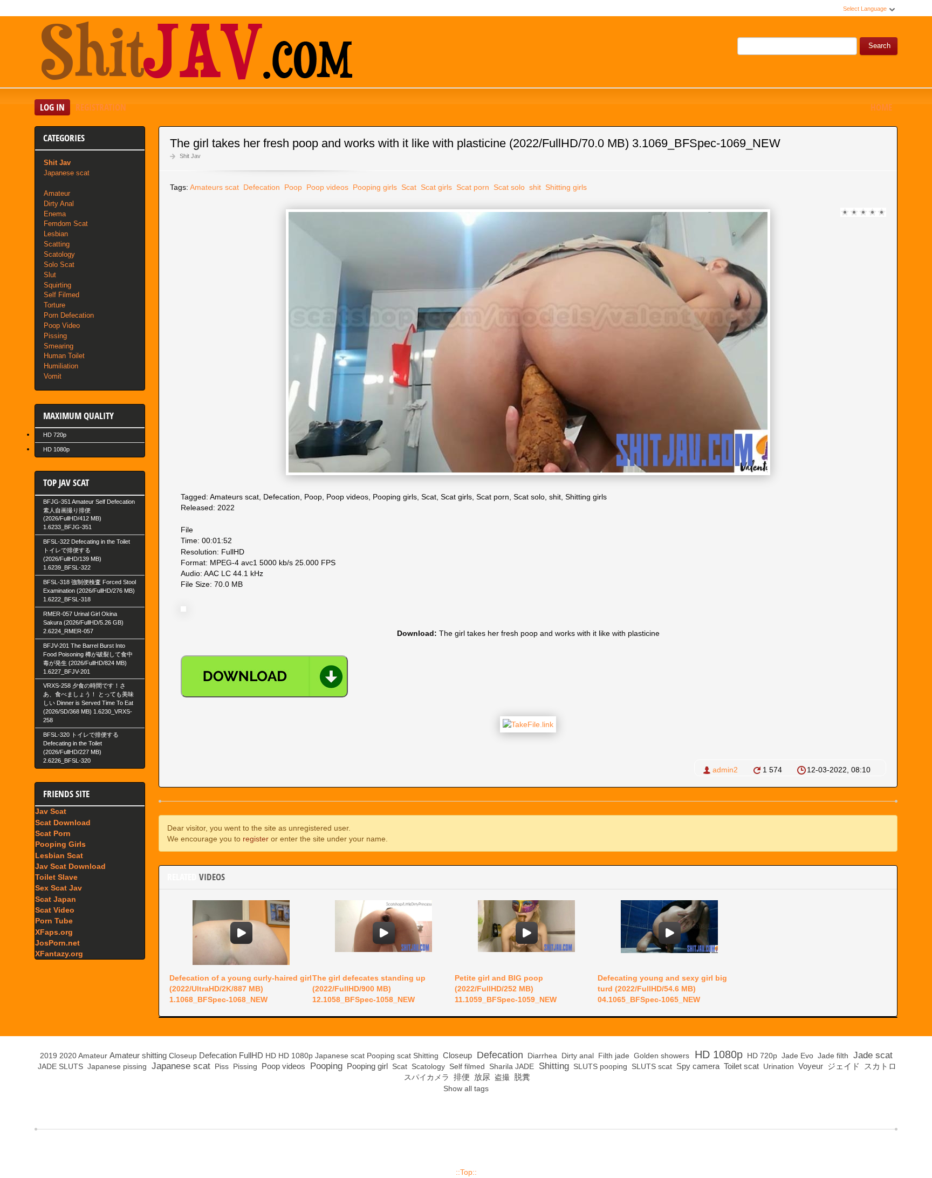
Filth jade (612, 1055)
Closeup (183, 1055)
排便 (460, 1076)
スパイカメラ (425, 1077)
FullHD (251, 1055)
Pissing (55, 336)
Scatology (59, 254)
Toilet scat (740, 1066)
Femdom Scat (66, 224)
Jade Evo (796, 1055)
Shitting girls (565, 187)
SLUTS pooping (599, 1066)
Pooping (381, 1055)
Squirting (57, 285)
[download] (264, 676)
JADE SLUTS (59, 1066)
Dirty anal (576, 1055)
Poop (292, 187)
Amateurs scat (214, 187)
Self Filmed (61, 295)
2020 (68, 1055)
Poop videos (326, 187)
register (256, 838)
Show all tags (466, 1088)
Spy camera (696, 1066)
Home (881, 107)
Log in (52, 107)
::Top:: (466, 1172)
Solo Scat (59, 265)
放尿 (481, 1076)
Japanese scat (67, 173)
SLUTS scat (650, 1066)
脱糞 (521, 1076)
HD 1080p (56, 449)
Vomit (52, 376)
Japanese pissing (116, 1066)
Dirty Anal (59, 204)
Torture (54, 305)
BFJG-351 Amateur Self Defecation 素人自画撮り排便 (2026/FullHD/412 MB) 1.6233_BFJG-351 (89, 514)
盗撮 (501, 1077)
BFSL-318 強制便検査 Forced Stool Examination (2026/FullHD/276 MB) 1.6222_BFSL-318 (89, 590)
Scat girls (435, 187)
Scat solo (508, 187)
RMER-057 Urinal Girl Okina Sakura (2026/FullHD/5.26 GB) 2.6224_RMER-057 (83, 622)
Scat (407, 187)
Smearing (58, 346)
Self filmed (466, 1066)
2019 (48, 1055)
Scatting (57, 244)
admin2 (725, 769)
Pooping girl (366, 1066)
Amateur (57, 193)
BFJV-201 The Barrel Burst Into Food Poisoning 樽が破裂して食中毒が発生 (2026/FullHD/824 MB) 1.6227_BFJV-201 (88, 658)
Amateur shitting (138, 1055)
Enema (55, 214)
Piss (221, 1066)
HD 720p (54, 435)
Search (879, 46)
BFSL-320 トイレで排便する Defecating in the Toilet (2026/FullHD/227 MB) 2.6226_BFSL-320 (81, 747)
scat (404, 1055)
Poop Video (62, 325)
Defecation (260, 187)
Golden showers (660, 1055)
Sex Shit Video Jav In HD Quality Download (196, 53)
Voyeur (809, 1066)
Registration (101, 107)
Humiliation (61, 366)
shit (534, 187)
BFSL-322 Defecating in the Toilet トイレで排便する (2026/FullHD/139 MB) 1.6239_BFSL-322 (86, 554)
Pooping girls (374, 187)
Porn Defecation (69, 315)
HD (270, 1055)
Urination (777, 1066)
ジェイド (842, 1066)
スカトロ (879, 1066)
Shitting (425, 1055)
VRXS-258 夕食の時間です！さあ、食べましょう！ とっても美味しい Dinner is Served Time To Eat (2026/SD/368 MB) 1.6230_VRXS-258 (88, 702)
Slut (50, 275)
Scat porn (471, 187)
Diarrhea (541, 1055)
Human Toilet (64, 356)
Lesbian (56, 234)
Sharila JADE (510, 1066)
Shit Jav (190, 156)
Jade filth (832, 1055)
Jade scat (872, 1055)
